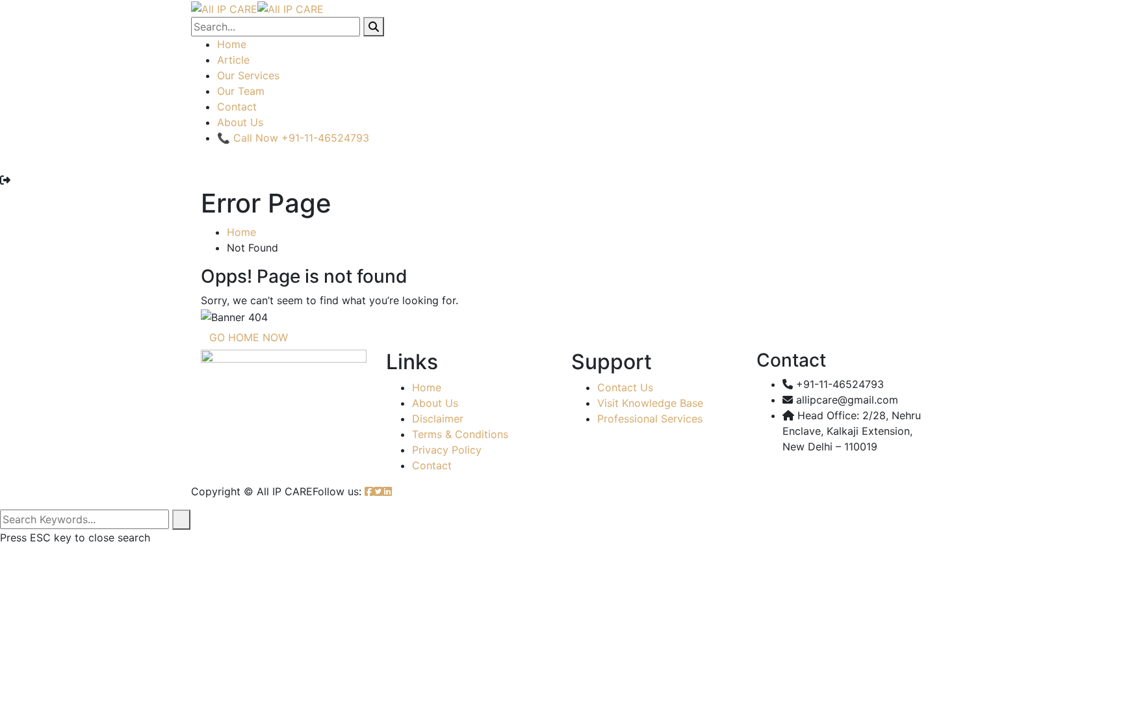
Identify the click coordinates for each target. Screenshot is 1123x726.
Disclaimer (437, 418)
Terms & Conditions (460, 434)
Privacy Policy (447, 449)
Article (233, 59)
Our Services (248, 75)
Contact (237, 106)
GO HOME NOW (248, 337)
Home (231, 44)
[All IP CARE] (224, 7)
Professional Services (650, 418)
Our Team (241, 90)
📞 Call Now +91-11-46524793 (293, 137)
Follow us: (337, 491)
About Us (240, 122)
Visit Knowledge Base (650, 402)
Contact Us (625, 387)
